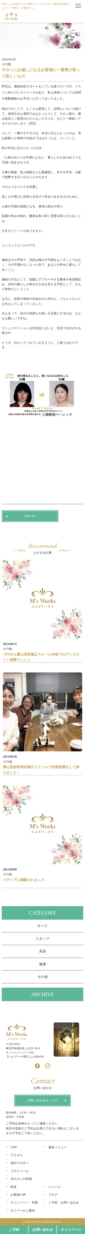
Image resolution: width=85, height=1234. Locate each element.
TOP (13, 1147)
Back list (30, 516)
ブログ (53, 1194)
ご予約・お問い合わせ (63, 1202)
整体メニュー (57, 1147)
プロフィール (19, 1171)
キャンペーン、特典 (24, 1202)
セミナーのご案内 (22, 1210)
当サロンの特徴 (21, 1179)
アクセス (16, 1155)
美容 (42, 951)
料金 (13, 1187)
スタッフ (42, 939)
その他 (42, 977)
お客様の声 (18, 1194)
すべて (42, 926)
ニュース (54, 1187)
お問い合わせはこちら (42, 1100)
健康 (42, 964)
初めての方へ (19, 1163)
